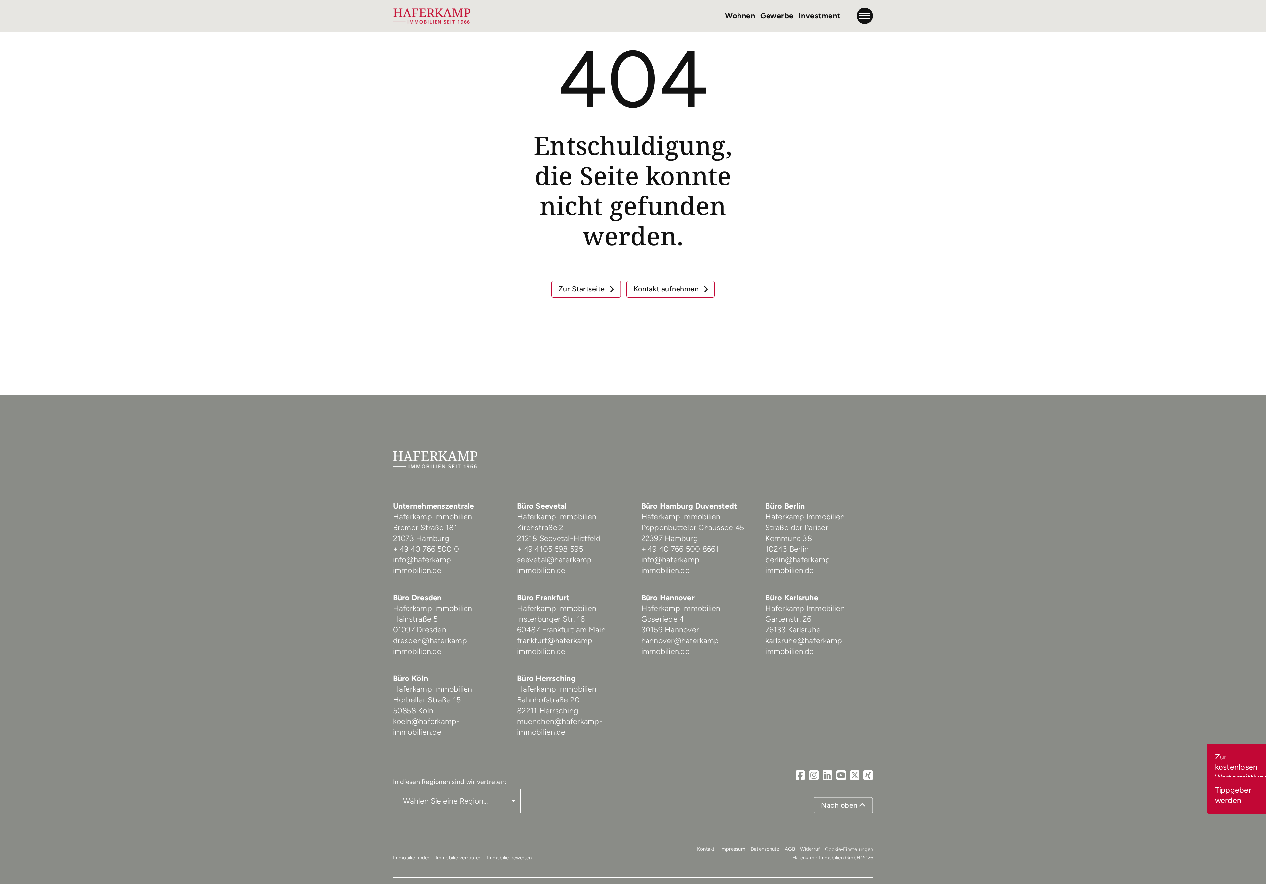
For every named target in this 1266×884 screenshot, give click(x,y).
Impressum (732, 849)
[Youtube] (841, 775)
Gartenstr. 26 (788, 619)
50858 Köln (413, 710)
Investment (819, 15)
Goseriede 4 (662, 619)
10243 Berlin (787, 549)
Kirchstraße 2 (541, 527)
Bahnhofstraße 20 (548, 699)
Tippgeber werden (1233, 795)
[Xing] (868, 775)
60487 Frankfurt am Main (561, 629)
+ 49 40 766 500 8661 (680, 549)
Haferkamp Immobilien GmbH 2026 (832, 858)
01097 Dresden (419, 629)
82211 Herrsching (547, 710)
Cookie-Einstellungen (849, 849)
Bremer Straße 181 (426, 527)
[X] (854, 775)
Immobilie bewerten (509, 858)
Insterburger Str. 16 (551, 619)
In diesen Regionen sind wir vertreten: (450, 781)
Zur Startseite (582, 289)
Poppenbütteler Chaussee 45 (692, 527)
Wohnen (740, 15)
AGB (790, 849)
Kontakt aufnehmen (667, 289)
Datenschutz (765, 849)
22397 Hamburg (669, 538)
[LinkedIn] (827, 775)
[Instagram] (814, 775)
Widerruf (810, 849)
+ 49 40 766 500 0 (426, 549)
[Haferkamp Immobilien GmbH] (432, 16)
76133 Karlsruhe (793, 629)
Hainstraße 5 (415, 619)
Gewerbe (777, 15)
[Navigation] (865, 16)
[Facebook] (800, 775)
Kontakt (706, 849)
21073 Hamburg (422, 538)
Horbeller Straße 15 (427, 699)
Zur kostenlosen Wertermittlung (1240, 767)
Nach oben (840, 805)
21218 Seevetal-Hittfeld (559, 538)
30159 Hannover (670, 629)
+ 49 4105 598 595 (550, 549)
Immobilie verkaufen (459, 858)
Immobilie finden (412, 858)
